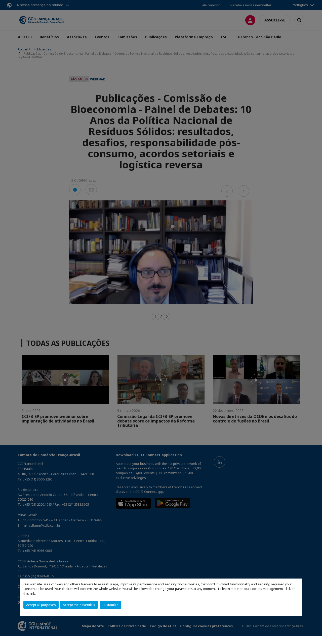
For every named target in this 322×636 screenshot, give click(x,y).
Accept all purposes (41, 604)
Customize (110, 604)
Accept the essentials (79, 604)
